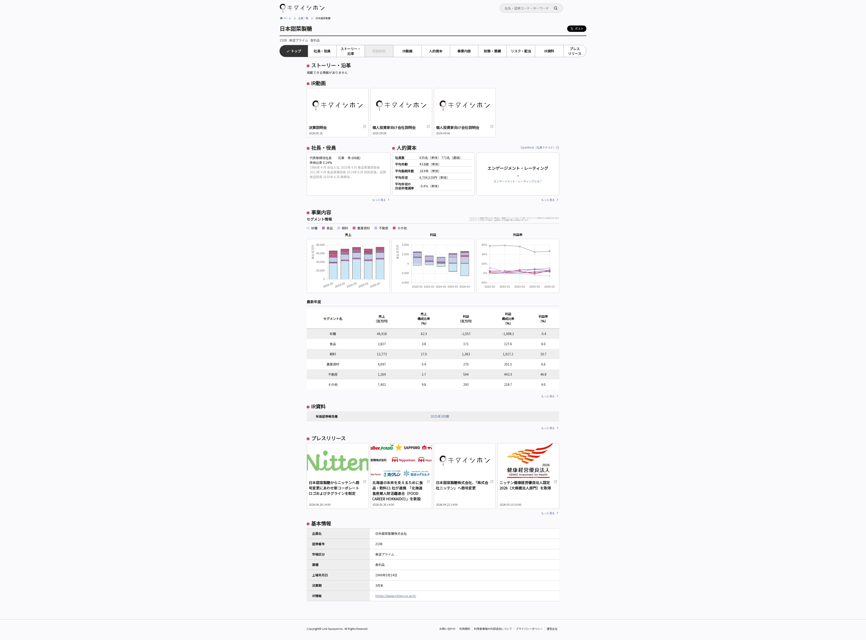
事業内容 (464, 51)
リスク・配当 (521, 51)
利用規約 (464, 629)
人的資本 (435, 51)
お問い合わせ (447, 629)
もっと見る (379, 200)
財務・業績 (492, 51)
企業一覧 (303, 18)
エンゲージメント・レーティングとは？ (518, 181)
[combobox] (531, 8)
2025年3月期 (440, 416)
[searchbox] (533, 8)
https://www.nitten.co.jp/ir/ (395, 595)
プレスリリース (574, 51)
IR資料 (549, 51)
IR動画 (407, 51)
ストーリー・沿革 (351, 51)
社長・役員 (322, 51)
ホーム (287, 18)
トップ (296, 51)
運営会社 (552, 629)
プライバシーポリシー (529, 629)
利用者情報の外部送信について (493, 629)
